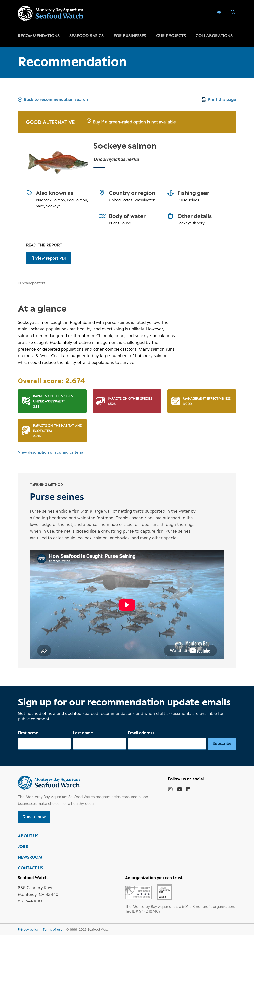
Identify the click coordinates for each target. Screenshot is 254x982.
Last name (83, 732)
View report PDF (51, 258)
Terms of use (52, 929)
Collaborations (214, 35)
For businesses (130, 35)
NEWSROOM (30, 857)
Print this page (222, 99)
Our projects (171, 35)
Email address (141, 732)
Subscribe (222, 743)
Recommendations (39, 35)
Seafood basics (86, 35)
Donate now (34, 816)
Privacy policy (28, 929)
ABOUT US (28, 835)
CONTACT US (30, 867)
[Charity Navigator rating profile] (138, 892)
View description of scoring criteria (50, 452)
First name (28, 732)
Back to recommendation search (56, 99)
